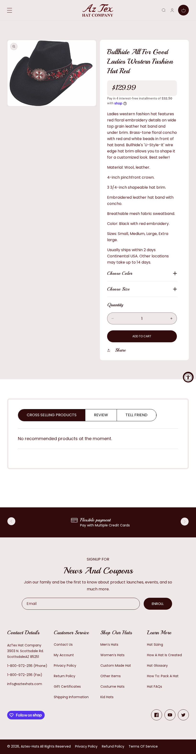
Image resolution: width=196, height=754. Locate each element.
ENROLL (158, 603)
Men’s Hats (109, 644)
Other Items (110, 676)
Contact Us (63, 644)
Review (101, 415)
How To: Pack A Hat (163, 676)
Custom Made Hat (115, 665)
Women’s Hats (112, 655)
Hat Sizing (155, 644)
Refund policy (113, 746)
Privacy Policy (65, 665)
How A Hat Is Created (164, 655)
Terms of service (143, 746)
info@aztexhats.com (24, 683)
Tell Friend (136, 415)
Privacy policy (86, 746)
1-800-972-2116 (20, 665)
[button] (163, 10)
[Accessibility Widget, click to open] (188, 377)
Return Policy (64, 676)
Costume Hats (112, 686)
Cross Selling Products (51, 415)
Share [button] (120, 350)
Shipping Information (71, 697)
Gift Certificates (67, 686)
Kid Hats (107, 697)
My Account (64, 655)
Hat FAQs (154, 686)
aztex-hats (30, 746)
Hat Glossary (157, 665)
